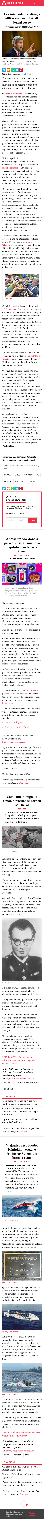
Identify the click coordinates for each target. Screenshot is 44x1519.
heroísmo (8, 1089)
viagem (17, 1455)
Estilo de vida (21, 555)
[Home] (4, 3)
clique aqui (24, 783)
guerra (7, 1083)
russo (7, 1455)
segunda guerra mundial (27, 1083)
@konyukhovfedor (12, 1221)
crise (17, 475)
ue (37, 475)
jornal (5, 168)
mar (27, 1455)
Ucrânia (8, 299)
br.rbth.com (32, 691)
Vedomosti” (13, 168)
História (21, 809)
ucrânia (28, 475)
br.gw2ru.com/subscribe (13, 742)
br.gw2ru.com (8, 703)
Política (19, 481)
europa (7, 481)
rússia (7, 475)
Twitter (30, 74)
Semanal (12, 513)
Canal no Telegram (14, 722)
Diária (21, 513)
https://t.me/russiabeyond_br (20, 1079)
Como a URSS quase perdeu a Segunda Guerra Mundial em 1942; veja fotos (20, 1111)
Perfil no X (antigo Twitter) (18, 727)
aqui (12, 1514)
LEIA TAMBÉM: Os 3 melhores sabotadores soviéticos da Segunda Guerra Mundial (18, 1060)
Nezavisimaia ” (15, 309)
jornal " (14, 94)
